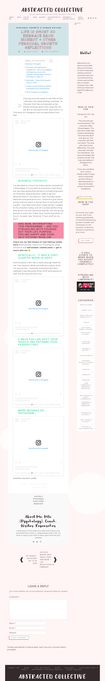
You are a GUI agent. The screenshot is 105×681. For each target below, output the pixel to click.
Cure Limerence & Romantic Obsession (86, 385)
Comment (14, 597)
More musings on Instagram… (37, 92)
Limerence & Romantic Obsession (86, 404)
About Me (11, 18)
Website (12, 633)
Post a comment (51, 51)
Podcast (86, 369)
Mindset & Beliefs (86, 349)
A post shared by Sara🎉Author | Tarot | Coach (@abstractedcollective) (41, 175)
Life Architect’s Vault (53, 18)
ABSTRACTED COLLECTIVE (52, 10)
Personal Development (38, 484)
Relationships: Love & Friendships (86, 397)
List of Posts (26, 18)
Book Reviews (86, 305)
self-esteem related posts (40, 247)
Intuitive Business (86, 342)
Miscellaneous (86, 355)
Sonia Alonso (32, 51)
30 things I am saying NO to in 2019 (31, 559)
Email (12, 628)
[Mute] (91, 290)
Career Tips (86, 310)
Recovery (86, 380)
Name (12, 623)
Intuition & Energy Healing (85, 328)
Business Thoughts (33, 64)
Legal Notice (81, 18)
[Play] (79, 290)
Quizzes (42, 17)
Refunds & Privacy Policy (69, 18)
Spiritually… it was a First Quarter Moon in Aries (38, 81)
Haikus (86, 322)
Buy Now (86, 240)
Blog (19, 17)
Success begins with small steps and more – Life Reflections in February (47, 559)
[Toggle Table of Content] (49, 61)
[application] (86, 287)
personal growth (40, 487)
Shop (35, 17)
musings (24, 484)
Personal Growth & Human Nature (39, 28)
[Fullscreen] (93, 290)
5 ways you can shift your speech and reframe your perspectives (38, 87)
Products (86, 374)
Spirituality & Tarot (86, 333)
